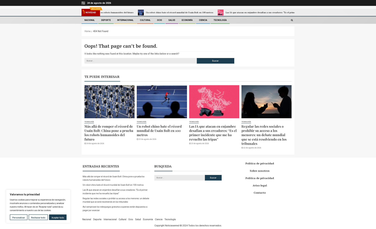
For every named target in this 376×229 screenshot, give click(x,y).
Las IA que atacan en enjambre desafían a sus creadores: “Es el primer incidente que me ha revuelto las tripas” (271, 12)
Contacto (260, 192)
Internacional (125, 20)
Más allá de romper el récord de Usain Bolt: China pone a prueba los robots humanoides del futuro (108, 132)
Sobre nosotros (260, 170)
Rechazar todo (38, 218)
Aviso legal (260, 185)
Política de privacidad (259, 163)
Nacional (89, 20)
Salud (171, 20)
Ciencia (203, 20)
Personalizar (18, 218)
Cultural (145, 20)
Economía (187, 20)
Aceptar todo (58, 218)
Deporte (106, 20)
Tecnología (220, 20)
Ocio (159, 20)
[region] (38, 206)
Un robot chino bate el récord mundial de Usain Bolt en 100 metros (170, 12)
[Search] (292, 20)
